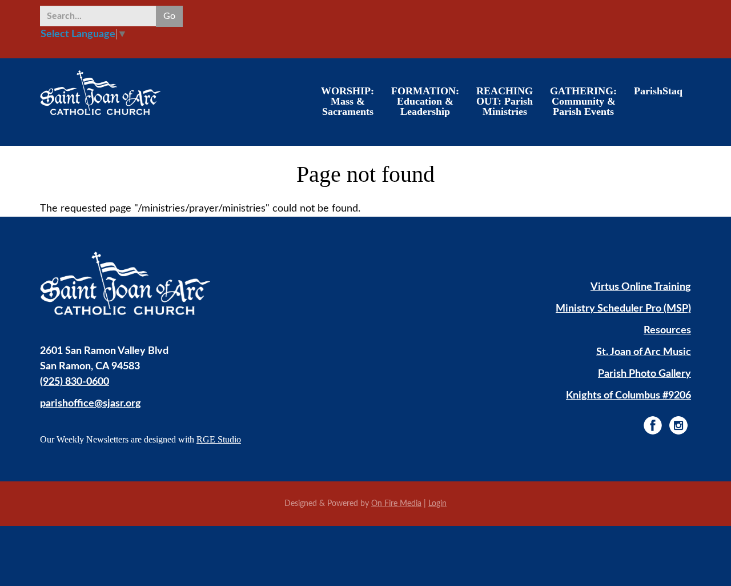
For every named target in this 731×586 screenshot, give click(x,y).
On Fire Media (396, 504)
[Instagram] (678, 425)
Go (169, 16)
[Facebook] (653, 425)
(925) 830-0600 (74, 382)
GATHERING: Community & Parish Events (583, 101)
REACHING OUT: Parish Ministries (504, 101)
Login (437, 504)
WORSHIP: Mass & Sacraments (347, 101)
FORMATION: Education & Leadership (425, 101)
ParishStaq (658, 91)
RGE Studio (218, 439)
